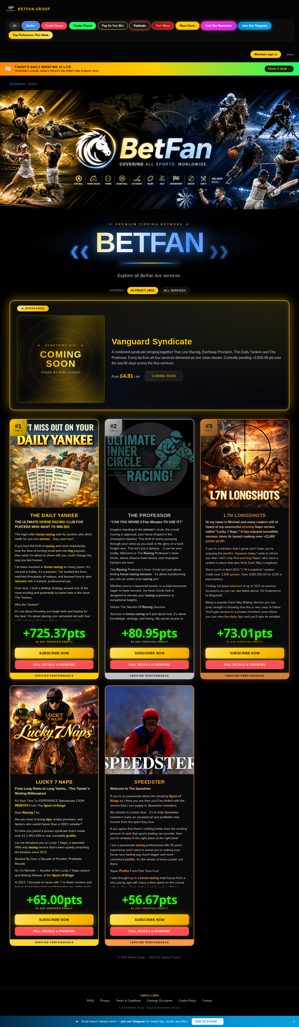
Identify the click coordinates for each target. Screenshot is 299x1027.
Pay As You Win (113, 25)
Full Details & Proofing (54, 664)
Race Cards (187, 25)
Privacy (105, 1000)
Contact (207, 1000)
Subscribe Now (54, 653)
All (14, 25)
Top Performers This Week (31, 35)
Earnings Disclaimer (159, 1000)
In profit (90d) (143, 290)
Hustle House (54, 25)
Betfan (30, 25)
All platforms (18, 84)
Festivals (140, 25)
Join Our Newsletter (218, 25)
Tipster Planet (82, 25)
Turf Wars (163, 25)
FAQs (90, 1000)
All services (175, 290)
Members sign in (265, 54)
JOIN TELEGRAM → (208, 1021)
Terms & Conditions (128, 1000)
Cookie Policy (187, 1000)
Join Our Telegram (254, 25)
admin (290, 54)
